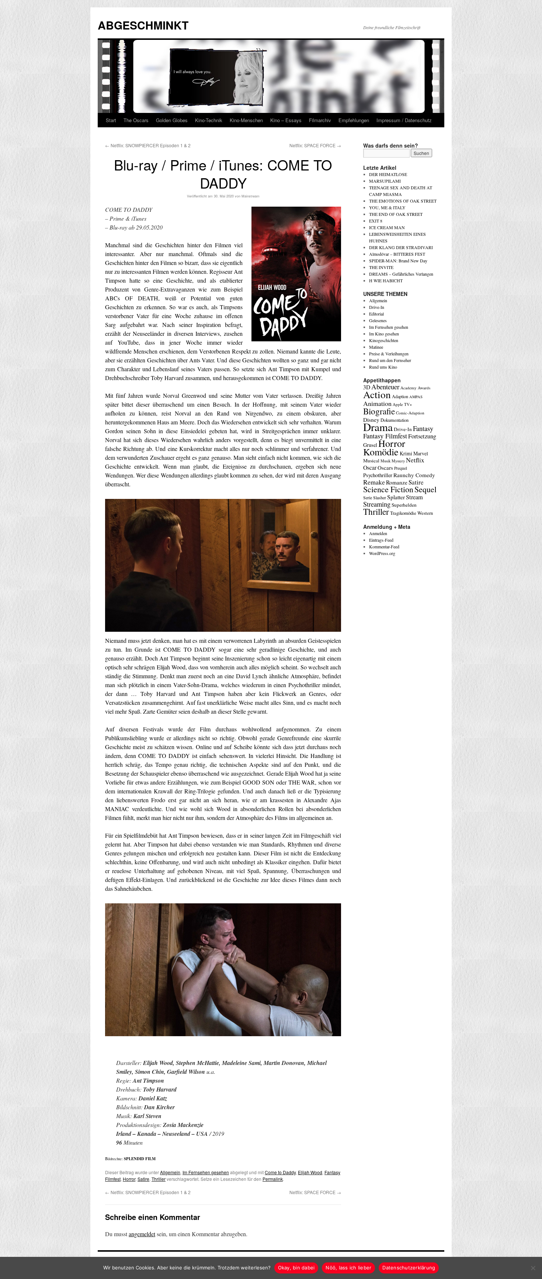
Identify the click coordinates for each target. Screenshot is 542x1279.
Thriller (159, 1179)
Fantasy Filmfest (385, 435)
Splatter (396, 497)
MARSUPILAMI (385, 181)
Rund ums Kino (383, 367)
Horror (129, 1179)
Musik (385, 460)
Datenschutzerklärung (408, 1268)
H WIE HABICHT (386, 280)
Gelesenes (378, 320)
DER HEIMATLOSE (388, 174)
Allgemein (170, 1172)
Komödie (381, 451)
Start (111, 120)
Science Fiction (388, 489)
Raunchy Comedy (414, 475)
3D (366, 387)
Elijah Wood (310, 1172)
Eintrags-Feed (381, 540)
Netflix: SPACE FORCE (315, 145)
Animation (377, 403)
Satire (143, 1179)
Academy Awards (415, 387)
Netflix (415, 460)
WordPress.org (382, 553)
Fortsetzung (422, 436)
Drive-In (376, 307)
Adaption (400, 396)
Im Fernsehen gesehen (206, 1172)
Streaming (376, 504)
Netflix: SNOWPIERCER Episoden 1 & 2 (148, 145)
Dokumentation (395, 420)
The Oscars (136, 120)
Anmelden (378, 533)
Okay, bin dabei (296, 1268)
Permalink (273, 1179)
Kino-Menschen (246, 120)
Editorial (376, 314)
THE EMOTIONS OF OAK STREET (403, 201)
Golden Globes (172, 120)
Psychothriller (377, 475)
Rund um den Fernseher (390, 360)
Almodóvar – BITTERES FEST (397, 254)
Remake (374, 482)
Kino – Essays (286, 120)
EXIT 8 (375, 221)
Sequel (425, 489)
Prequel (400, 468)
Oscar (369, 467)
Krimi (406, 453)
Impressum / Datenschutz (404, 120)
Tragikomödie (403, 513)
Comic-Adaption (410, 413)
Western (425, 513)
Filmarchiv (320, 120)
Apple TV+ (402, 404)
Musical (371, 460)
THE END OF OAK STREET (396, 214)
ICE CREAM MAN (387, 227)
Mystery (398, 460)
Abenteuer (385, 386)
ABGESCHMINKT (143, 25)
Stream (414, 497)
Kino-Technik (208, 120)
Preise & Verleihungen (389, 353)
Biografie (379, 411)
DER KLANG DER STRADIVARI (401, 247)
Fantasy (423, 428)
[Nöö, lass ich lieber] (532, 1268)
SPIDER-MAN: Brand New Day (398, 260)
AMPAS (416, 396)
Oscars (385, 467)
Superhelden (404, 504)
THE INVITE (381, 267)
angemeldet (142, 1234)
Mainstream (251, 196)
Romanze (396, 482)
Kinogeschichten (383, 340)
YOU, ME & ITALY (387, 207)
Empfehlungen (353, 120)
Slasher (379, 497)
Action (377, 394)
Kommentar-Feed (384, 546)
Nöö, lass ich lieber (348, 1268)
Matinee (376, 347)
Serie (367, 497)
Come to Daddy (280, 1172)
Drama (378, 427)
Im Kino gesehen (384, 334)
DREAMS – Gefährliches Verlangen (401, 274)
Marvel (420, 453)
